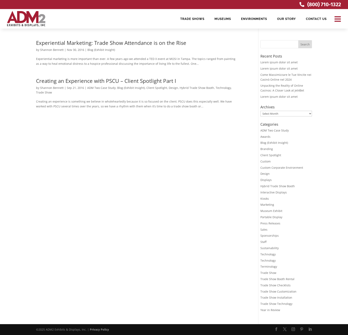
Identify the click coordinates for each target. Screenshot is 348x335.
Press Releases (270, 223)
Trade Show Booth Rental (277, 279)
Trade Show (44, 92)
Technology (223, 88)
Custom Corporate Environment (281, 168)
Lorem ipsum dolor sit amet (279, 62)
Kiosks (264, 198)
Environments (254, 19)
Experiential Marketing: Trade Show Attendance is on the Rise (111, 42)
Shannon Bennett (52, 50)
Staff (263, 242)
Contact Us (316, 19)
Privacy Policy (99, 329)
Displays (266, 180)
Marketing (267, 205)
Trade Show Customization (278, 291)
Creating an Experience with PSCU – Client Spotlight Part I (106, 80)
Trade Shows (192, 19)
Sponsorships (269, 235)
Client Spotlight (156, 88)
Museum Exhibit (271, 211)
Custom (265, 161)
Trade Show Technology (276, 304)
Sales (263, 229)
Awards (265, 137)
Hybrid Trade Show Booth (197, 88)
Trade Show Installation (276, 297)
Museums (222, 19)
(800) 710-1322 (324, 4)
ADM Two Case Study (101, 88)
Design (173, 88)
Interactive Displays (273, 192)
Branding (266, 149)
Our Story (286, 19)
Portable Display (271, 217)
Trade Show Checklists (275, 285)
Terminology (268, 266)
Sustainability (269, 248)
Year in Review (270, 310)
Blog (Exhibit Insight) (101, 50)
